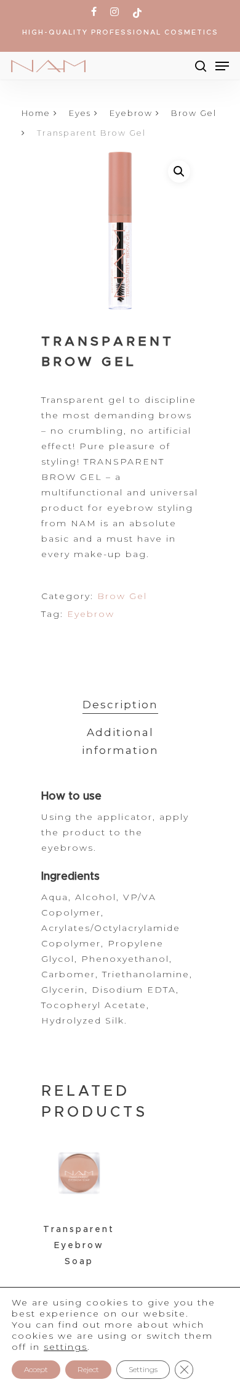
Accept (36, 1369)
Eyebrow (131, 113)
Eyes (80, 113)
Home (36, 113)
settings (65, 1346)
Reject (88, 1369)
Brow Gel (194, 113)
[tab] (120, 704)
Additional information (120, 741)
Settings (143, 1369)
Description (120, 704)
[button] (179, 171)
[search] (200, 66)
